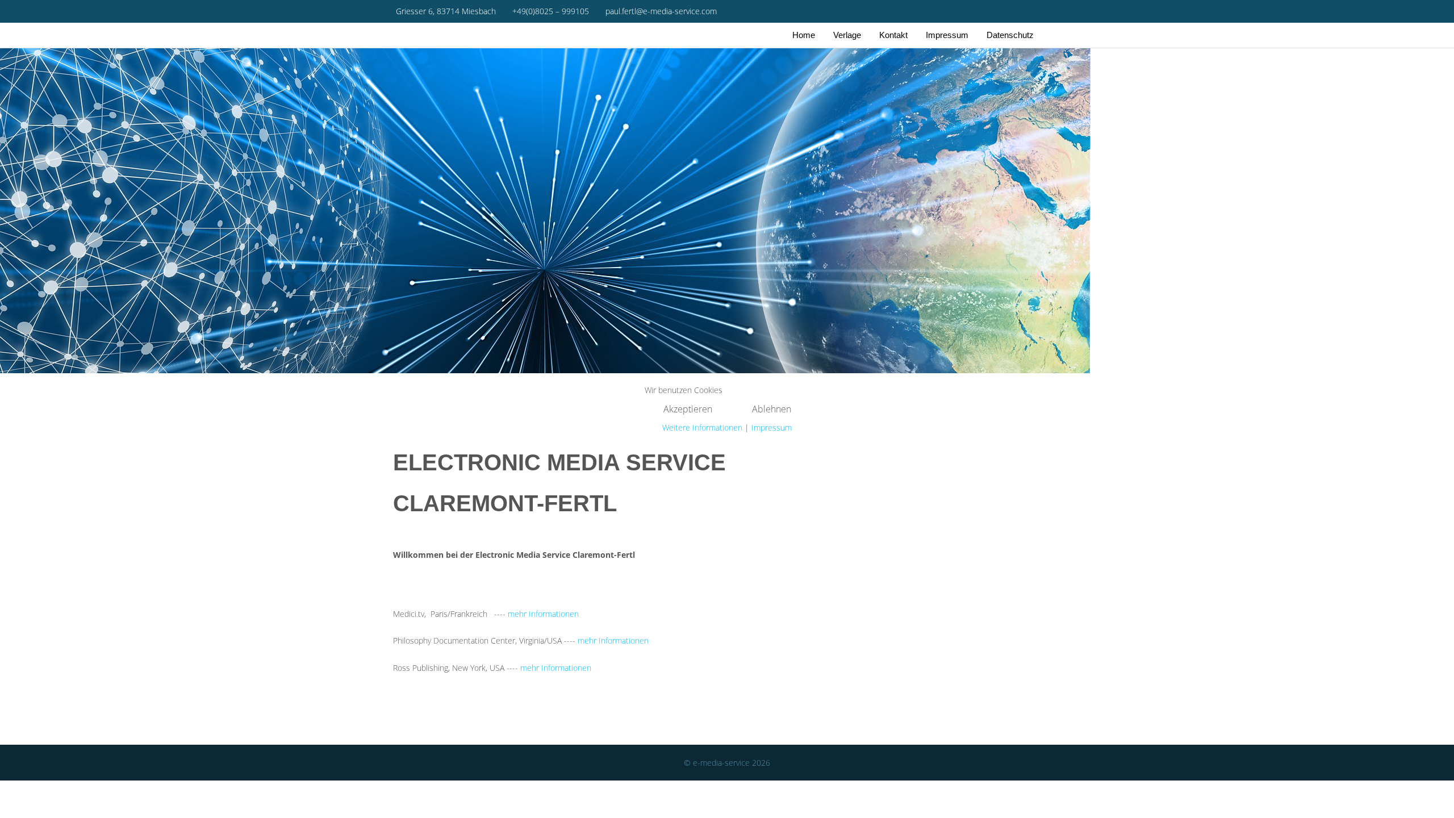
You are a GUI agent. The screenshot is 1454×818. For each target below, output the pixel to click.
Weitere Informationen (702, 427)
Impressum (771, 427)
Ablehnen (771, 409)
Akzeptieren (687, 409)
